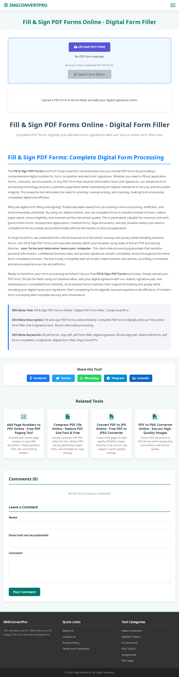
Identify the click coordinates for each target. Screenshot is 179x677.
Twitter (66, 378)
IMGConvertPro (28, 5)
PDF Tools (128, 660)
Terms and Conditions (76, 648)
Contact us (69, 636)
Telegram (117, 378)
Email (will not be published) (28, 535)
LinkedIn (143, 378)
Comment (16, 553)
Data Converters (132, 630)
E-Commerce (130, 642)
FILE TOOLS (129, 648)
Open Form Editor (91, 74)
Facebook (39, 378)
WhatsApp (91, 378)
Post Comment (24, 592)
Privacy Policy (71, 642)
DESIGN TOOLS (131, 636)
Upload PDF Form (91, 47)
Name (13, 517)
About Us (68, 630)
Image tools (129, 654)
